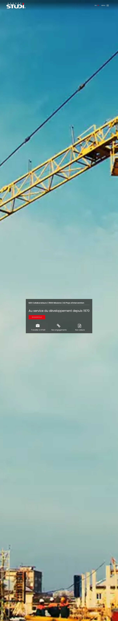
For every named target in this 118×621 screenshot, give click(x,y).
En (95, 5)
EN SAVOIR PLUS (37, 317)
